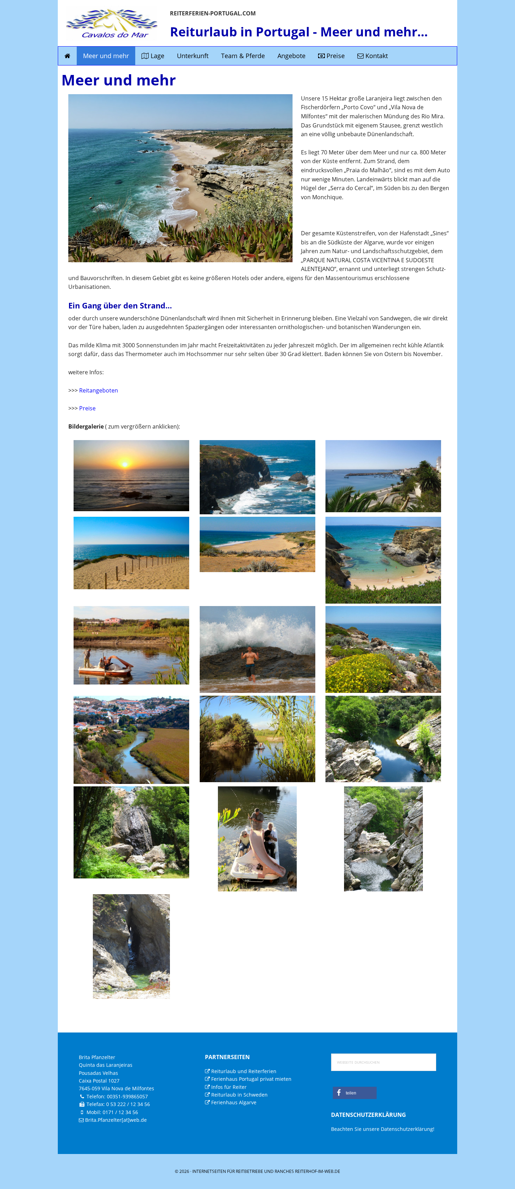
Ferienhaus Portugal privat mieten (250, 1079)
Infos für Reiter (228, 1087)
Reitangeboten (98, 390)
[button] (355, 1093)
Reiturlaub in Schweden (239, 1094)
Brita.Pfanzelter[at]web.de (116, 1120)
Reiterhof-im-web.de (317, 1171)
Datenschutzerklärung (407, 1129)
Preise (87, 408)
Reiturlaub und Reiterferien (243, 1071)
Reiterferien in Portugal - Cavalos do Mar (111, 23)
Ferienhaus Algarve (233, 1102)
